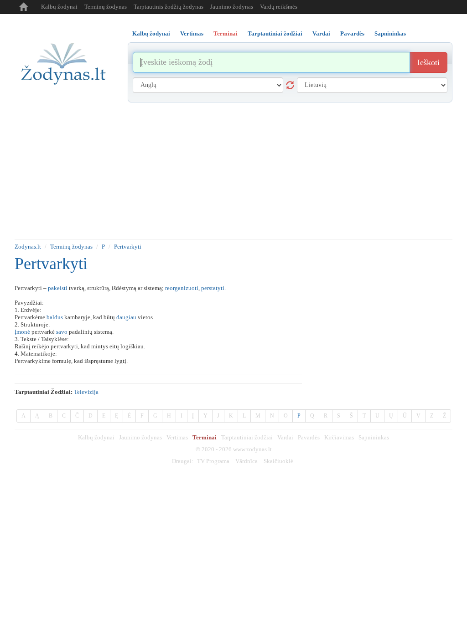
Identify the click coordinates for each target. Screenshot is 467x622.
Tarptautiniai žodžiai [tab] (275, 33)
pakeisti (57, 288)
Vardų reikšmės (278, 6)
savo (61, 331)
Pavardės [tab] (352, 33)
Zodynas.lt (28, 246)
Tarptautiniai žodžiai (247, 437)
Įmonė (22, 331)
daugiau (126, 317)
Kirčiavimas (339, 437)
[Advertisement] (233, 171)
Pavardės (309, 437)
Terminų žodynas (105, 6)
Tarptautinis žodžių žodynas (168, 6)
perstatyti (212, 288)
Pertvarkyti (127, 246)
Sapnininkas (373, 437)
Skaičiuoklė (278, 461)
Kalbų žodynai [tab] (151, 33)
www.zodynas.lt (252, 449)
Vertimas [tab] (191, 33)
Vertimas (177, 437)
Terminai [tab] (225, 33)
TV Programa (213, 461)
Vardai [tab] (321, 33)
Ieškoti (428, 62)
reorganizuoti (181, 288)
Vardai (285, 437)
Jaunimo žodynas (231, 6)
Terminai (204, 437)
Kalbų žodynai (59, 6)
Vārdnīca (246, 461)
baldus (55, 317)
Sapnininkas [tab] (390, 33)
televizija (86, 391)
